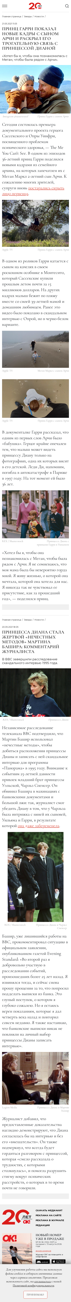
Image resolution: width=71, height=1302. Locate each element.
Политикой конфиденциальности (33, 1285)
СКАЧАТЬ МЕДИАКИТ (49, 1210)
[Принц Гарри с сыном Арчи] (35, 223)
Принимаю (35, 1294)
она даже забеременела (38, 825)
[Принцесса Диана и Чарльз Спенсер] (35, 877)
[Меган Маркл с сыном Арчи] (35, 349)
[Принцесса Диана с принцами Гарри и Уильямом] (35, 514)
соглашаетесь (42, 1281)
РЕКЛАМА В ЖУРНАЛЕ (50, 1220)
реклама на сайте (49, 1215)
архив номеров (43, 1251)
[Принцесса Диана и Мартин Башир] (35, 1078)
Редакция (43, 1225)
